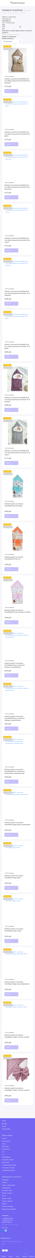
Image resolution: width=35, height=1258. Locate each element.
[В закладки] (31, 46)
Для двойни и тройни (7, 1159)
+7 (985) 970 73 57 (7, 1220)
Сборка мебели (6, 1129)
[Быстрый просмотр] (21, 91)
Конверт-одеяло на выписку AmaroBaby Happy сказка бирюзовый (16, 983)
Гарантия (4, 1182)
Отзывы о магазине (7, 1201)
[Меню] (3, 3)
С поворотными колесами (9, 1165)
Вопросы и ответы (7, 1193)
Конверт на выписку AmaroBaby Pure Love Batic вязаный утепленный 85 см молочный (17, 187)
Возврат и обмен (6, 1198)
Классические (6, 1149)
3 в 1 (3, 1151)
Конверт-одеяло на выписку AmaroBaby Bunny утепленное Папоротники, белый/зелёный (14, 771)
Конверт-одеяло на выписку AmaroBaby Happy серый (13, 930)
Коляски (4, 1138)
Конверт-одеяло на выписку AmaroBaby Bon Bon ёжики (13, 505)
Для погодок (5, 1146)
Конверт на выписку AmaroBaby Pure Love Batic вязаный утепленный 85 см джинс (17, 134)
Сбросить (5, 34)
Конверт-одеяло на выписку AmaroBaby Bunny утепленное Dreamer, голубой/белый (14, 665)
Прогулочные (5, 1162)
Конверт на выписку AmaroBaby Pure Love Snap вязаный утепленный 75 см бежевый (17, 293)
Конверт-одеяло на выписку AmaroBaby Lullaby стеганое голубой (16, 1036)
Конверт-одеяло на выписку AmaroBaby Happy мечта (13, 876)
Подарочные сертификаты (9, 1209)
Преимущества (6, 1188)
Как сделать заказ (7, 1190)
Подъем (4, 1126)
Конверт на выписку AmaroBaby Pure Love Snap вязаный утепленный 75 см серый (17, 452)
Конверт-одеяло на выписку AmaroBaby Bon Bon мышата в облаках (17, 611)
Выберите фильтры (13, 34)
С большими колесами (8, 1167)
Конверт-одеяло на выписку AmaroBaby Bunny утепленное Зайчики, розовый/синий (14, 718)
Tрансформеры (6, 1157)
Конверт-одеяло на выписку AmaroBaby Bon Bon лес (13, 558)
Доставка (4, 1123)
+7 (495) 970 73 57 (7, 1218)
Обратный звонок (6, 1222)
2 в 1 (3, 1154)
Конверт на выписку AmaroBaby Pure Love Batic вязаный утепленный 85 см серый (17, 240)
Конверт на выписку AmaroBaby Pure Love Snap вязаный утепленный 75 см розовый (17, 399)
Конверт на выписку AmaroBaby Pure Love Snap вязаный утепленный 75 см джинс (17, 346)
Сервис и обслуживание (8, 1185)
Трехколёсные (6, 1141)
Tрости (4, 1143)
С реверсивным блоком (8, 1170)
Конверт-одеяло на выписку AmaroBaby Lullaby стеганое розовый (16, 1089)
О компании (5, 1180)
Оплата (4, 1195)
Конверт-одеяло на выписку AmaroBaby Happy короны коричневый (17, 823)
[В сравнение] (28, 46)
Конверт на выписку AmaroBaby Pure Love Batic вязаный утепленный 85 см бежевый (17, 81)
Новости (4, 1203)
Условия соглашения (7, 1206)
